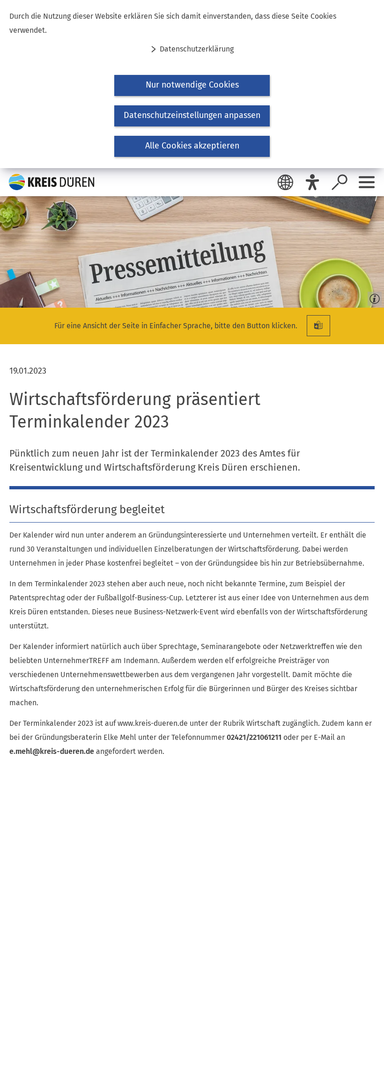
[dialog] (192, 84)
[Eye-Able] (312, 182)
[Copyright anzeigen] (373, 296)
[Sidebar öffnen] (366, 182)
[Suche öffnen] (339, 182)
